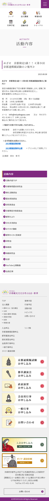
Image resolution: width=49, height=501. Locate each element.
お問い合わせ (29, 316)
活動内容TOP (11, 180)
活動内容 (28, 308)
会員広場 (9, 271)
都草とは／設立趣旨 (11, 308)
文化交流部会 (11, 222)
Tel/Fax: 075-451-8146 (24, 483)
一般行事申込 (7, 347)
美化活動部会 (11, 192)
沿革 (5, 311)
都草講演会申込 (8, 335)
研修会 (8, 241)
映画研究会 (10, 253)
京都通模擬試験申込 (10, 331)
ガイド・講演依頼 (8, 351)
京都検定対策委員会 (14, 210)
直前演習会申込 (8, 339)
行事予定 (28, 304)
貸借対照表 (8, 317)
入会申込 (5, 328)
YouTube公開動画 (13, 265)
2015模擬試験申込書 (14, 148)
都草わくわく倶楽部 (13, 235)
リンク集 (27, 328)
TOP (4, 300)
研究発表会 (10, 204)
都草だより (10, 216)
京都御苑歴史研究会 (14, 186)
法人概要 (5, 304)
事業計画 (7, 323)
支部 (8, 259)
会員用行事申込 (8, 343)
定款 (5, 320)
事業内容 (28, 300)
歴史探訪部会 (11, 198)
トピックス (28, 312)
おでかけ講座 (11, 228)
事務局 (8, 247)
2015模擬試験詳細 (13, 143)
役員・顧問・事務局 (10, 314)
